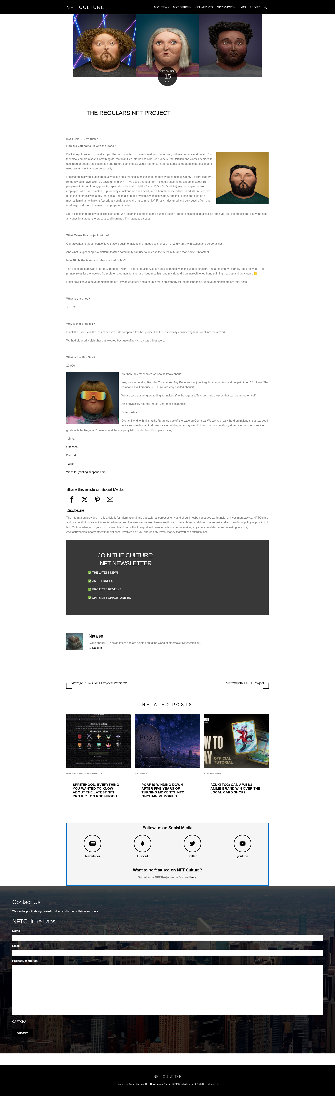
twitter (192, 856)
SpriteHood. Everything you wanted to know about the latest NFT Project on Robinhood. (96, 790)
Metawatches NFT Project (245, 683)
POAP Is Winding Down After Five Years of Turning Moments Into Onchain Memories (163, 790)
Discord (142, 856)
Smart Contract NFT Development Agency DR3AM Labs (157, 1084)
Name (16, 930)
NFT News (161, 7)
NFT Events (226, 7)
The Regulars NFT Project (129, 113)
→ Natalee (95, 647)
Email (16, 945)
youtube (242, 856)
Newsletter (92, 856)
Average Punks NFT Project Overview (99, 683)
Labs (242, 7)
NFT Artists (204, 7)
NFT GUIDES (182, 7)
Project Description (25, 960)
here (193, 877)
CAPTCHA (19, 1021)
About (255, 7)
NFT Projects (93, 773)
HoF (68, 773)
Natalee (72, 139)
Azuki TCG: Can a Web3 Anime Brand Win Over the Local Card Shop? (235, 788)
